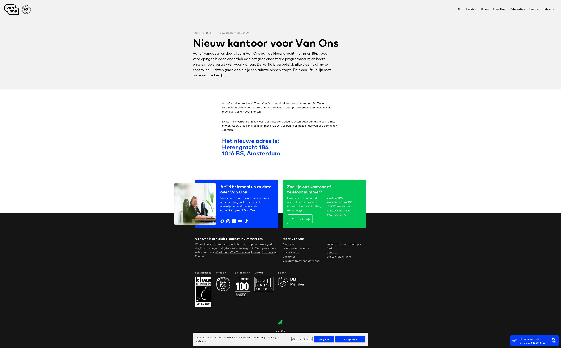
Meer (547, 9)
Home (196, 32)
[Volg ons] (222, 221)
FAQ (329, 248)
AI (458, 9)
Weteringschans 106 (339, 202)
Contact (534, 9)
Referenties (517, 9)
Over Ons (499, 9)
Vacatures (289, 256)
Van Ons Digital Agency (19, 9)
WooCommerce (240, 252)
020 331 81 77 (337, 214)
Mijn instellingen (302, 339)
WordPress (222, 252)
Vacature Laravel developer (344, 244)
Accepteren (350, 339)
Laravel (255, 252)
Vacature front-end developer (301, 260)
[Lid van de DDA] (264, 290)
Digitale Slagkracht (339, 256)
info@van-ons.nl (339, 210)
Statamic (268, 252)
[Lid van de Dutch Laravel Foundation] (291, 286)
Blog (208, 32)
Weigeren (324, 339)
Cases (485, 9)
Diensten (470, 9)
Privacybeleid (291, 252)
